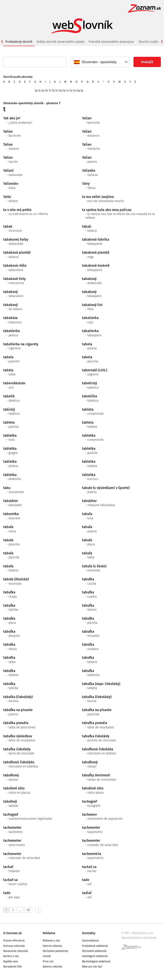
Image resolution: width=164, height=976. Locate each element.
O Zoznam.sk (12, 933)
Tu (71, 90)
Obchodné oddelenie (94, 951)
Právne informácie (14, 940)
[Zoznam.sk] (133, 948)
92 (28, 910)
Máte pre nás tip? (92, 966)
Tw (78, 90)
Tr (67, 90)
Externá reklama (52, 945)
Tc (39, 90)
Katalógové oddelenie (95, 956)
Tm (60, 90)
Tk (53, 90)
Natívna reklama (52, 966)
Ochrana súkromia (14, 945)
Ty (82, 90)
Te (42, 90)
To (64, 90)
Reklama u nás (51, 940)
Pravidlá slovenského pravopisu (111, 42)
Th (46, 90)
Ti (50, 90)
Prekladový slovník (18, 42)
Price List (48, 961)
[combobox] (99, 62)
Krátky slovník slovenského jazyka (60, 42)
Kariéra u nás (11, 956)
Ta (36, 90)
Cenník (47, 956)
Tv (74, 90)
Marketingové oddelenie (96, 961)
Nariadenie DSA (12, 966)
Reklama (49, 933)
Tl (56, 90)
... (20, 910)
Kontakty (88, 933)
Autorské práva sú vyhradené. (139, 937)
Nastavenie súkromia (15, 951)
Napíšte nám (10, 961)
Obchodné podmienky (55, 951)
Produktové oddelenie (95, 945)
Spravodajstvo (90, 940)
